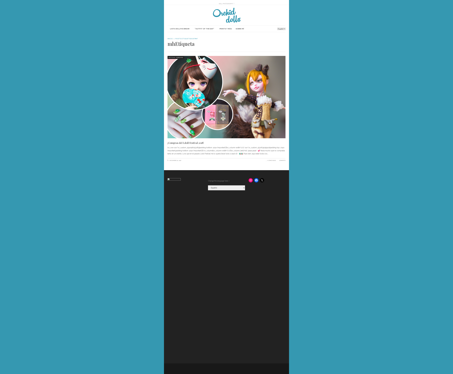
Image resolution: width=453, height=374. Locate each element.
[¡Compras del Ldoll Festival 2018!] (226, 97)
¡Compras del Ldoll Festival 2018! (186, 142)
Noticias (172, 57)
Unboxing (179, 57)
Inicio (170, 39)
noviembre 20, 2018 (175, 160)
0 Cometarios (271, 160)
